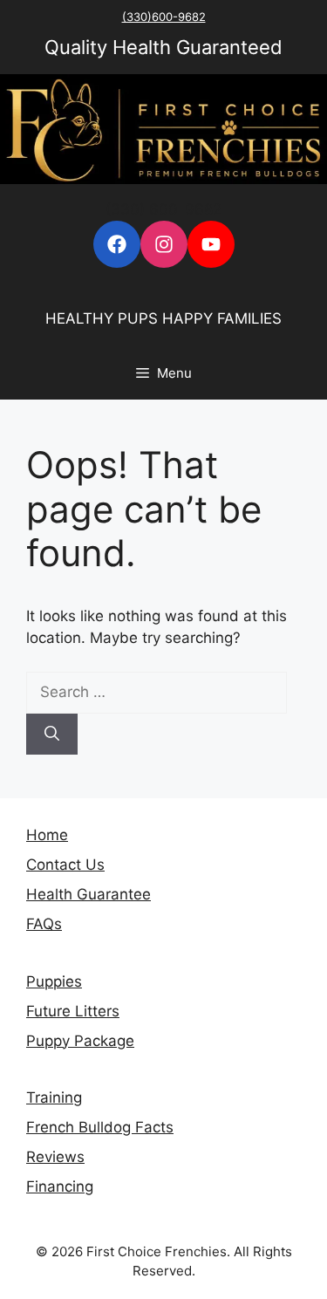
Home (47, 835)
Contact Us (65, 864)
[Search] (52, 734)
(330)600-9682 (164, 17)
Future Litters (72, 1011)
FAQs (44, 924)
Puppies (54, 981)
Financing (59, 1186)
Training (54, 1097)
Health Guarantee (88, 894)
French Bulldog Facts (100, 1127)
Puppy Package (80, 1040)
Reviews (55, 1157)
